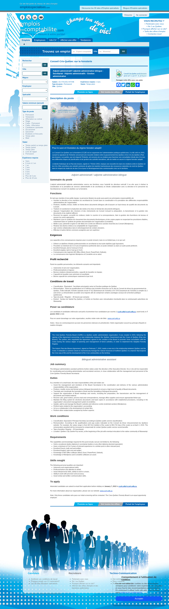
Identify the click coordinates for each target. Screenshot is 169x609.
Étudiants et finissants (34, 134)
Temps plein (30, 136)
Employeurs (39, 40)
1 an (27, 165)
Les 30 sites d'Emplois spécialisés (44, 584)
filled (27, 138)
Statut (24, 142)
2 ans (27, 167)
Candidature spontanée (34, 127)
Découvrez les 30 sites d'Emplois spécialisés (100, 8)
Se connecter (141, 15)
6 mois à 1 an (30, 163)
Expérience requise (30, 158)
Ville (95, 51)
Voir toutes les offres (110, 92)
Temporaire (29, 117)
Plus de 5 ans (30, 176)
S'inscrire (128, 15)
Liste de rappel (31, 152)
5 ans (27, 174)
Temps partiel (30, 147)
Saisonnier (29, 132)
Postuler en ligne (85, 92)
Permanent (29, 115)
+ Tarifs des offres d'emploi (154, 31)
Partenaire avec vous (80, 579)
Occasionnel (30, 130)
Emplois (26, 40)
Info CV (52, 40)
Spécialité (26, 95)
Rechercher (27, 61)
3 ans (27, 170)
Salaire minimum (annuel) (33, 103)
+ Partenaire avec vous (154, 24)
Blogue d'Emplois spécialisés (135, 8)
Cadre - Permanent (32, 123)
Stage (27, 121)
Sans (27, 161)
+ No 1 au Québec (154, 26)
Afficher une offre (68, 40)
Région (25, 78)
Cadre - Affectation (32, 125)
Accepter (139, 598)
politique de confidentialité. (131, 592)
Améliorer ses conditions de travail (44, 579)
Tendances (85, 40)
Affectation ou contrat (33, 119)
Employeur (26, 86)
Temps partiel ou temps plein (36, 145)
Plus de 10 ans (31, 178)
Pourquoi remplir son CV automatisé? (45, 581)
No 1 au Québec (78, 581)
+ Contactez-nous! (154, 34)
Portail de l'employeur (135, 92)
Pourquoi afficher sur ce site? (83, 584)
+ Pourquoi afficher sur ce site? (154, 29)
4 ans (27, 172)
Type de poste (28, 111)
